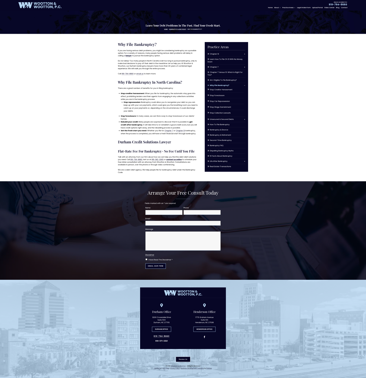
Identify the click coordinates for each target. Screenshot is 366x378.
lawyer (129, 55)
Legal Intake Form (304, 8)
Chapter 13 (180, 130)
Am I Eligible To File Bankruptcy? (223, 80)
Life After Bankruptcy (218, 161)
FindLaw (209, 368)
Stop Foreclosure (217, 95)
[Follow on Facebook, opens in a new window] (204, 337)
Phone (186, 208)
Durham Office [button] (161, 329)
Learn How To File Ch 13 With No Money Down (225, 60)
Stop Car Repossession (220, 101)
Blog (337, 8)
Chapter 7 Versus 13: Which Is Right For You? (225, 73)
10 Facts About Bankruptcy (221, 156)
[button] (364, 364)
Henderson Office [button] (204, 329)
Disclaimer (149, 255)
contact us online (174, 159)
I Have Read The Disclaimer (160, 260)
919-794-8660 (338, 4)
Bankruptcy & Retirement (220, 135)
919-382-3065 (157, 159)
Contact (344, 8)
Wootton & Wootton (178, 366)
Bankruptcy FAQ (216, 145)
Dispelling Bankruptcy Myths (222, 151)
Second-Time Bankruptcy (221, 140)
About (276, 8)
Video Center (329, 8)
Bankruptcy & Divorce (219, 130)
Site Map (166, 368)
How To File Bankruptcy (220, 124)
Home (270, 8)
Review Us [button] (183, 359)
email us (139, 73)
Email (148, 218)
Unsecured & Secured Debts (222, 119)
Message (149, 229)
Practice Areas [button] (288, 8)
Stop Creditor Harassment (221, 89)
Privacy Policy (175, 368)
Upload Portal (317, 8)
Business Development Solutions (192, 368)
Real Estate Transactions (220, 166)
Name (147, 208)
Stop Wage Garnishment (220, 107)
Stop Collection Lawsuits (220, 113)
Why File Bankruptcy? (219, 85)
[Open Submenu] (244, 54)
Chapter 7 (169, 130)
